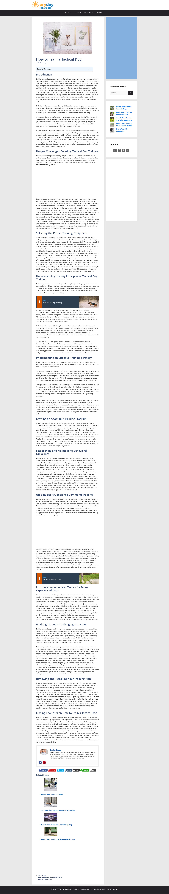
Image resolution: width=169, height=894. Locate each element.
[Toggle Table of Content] (89, 69)
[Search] (130, 93)
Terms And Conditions (97, 889)
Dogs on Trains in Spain (45, 879)
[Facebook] (40, 762)
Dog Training (42, 875)
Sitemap (115, 889)
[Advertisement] (105, 5)
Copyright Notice (74, 889)
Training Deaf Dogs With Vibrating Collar (50, 877)
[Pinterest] (44, 762)
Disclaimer (108, 889)
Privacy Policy (85, 889)
